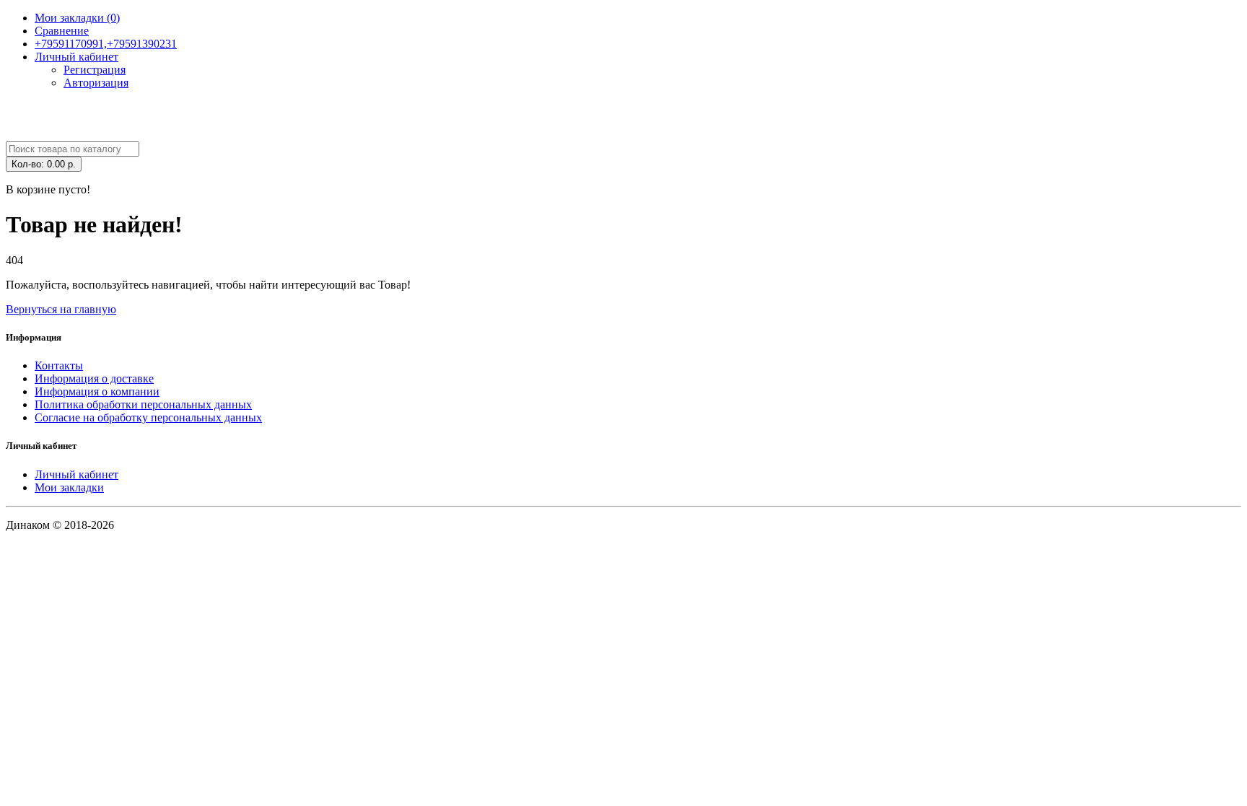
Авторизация (96, 82)
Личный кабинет (76, 474)
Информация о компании (97, 391)
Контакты (59, 365)
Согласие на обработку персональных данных (148, 417)
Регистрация (95, 69)
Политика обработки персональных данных (143, 404)
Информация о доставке (94, 378)
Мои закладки (69, 487)
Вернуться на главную (61, 309)
